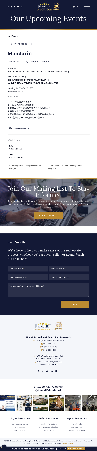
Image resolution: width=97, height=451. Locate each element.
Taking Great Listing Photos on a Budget (25, 167)
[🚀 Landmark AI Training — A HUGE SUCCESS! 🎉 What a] (23, 402)
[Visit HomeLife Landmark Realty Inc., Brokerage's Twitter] (14, 7)
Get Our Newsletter (48, 216)
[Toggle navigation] (87, 6)
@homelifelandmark (48, 390)
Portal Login (77, 424)
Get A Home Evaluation (48, 427)
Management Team (77, 430)
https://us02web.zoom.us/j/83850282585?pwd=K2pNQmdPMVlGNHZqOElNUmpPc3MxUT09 (33, 81)
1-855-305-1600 (49, 347)
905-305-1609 (49, 350)
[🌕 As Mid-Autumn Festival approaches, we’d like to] (73, 402)
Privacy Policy (47, 443)
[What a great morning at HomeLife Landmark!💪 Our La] (89, 402)
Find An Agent (48, 430)
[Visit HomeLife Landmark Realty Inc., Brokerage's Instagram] (8, 7)
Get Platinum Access (76, 449)
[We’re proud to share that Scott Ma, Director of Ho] (7, 402)
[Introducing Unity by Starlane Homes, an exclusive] (40, 402)
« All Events (13, 36)
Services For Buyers (20, 424)
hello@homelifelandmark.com (50, 340)
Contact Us (36, 443)
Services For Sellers (49, 424)
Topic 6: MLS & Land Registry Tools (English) (65, 167)
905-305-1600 (49, 344)
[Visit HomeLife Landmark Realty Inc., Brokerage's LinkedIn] (21, 7)
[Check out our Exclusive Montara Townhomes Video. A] (56, 402)
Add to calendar (19, 128)
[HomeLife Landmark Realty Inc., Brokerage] (48, 6)
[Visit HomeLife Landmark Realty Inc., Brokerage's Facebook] (11, 7)
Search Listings (20, 430)
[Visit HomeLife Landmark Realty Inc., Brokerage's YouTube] (18, 7)
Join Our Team (77, 427)
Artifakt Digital (67, 443)
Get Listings (20, 427)
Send (75, 304)
